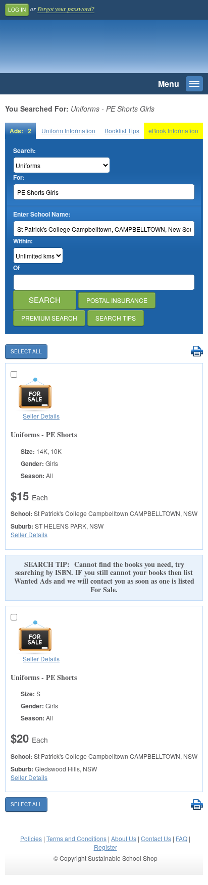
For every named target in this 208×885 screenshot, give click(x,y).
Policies (31, 838)
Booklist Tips (122, 130)
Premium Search (49, 318)
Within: (23, 241)
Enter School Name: (42, 214)
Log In (17, 9)
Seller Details (41, 415)
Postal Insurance (116, 300)
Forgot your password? (65, 9)
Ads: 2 (20, 130)
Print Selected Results (196, 351)
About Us (123, 838)
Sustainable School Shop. (75, 49)
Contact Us (156, 838)
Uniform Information (68, 130)
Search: (24, 150)
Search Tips (115, 318)
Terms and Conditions (76, 838)
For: (19, 177)
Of (16, 268)
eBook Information (173, 130)
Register (105, 847)
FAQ (181, 838)
